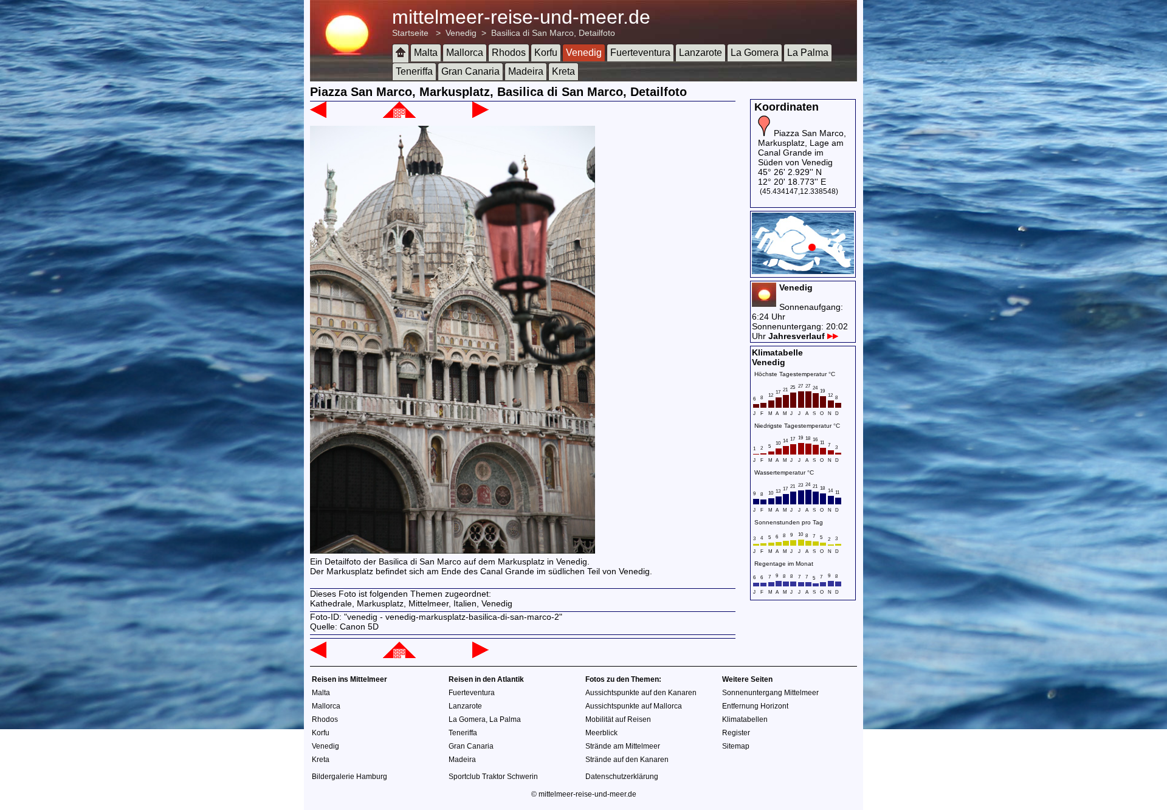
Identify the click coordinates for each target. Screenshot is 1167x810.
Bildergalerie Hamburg (349, 776)
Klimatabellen (745, 719)
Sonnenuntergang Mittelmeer (770, 692)
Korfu (545, 52)
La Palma (807, 52)
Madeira (525, 71)
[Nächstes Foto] (480, 115)
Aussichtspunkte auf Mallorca (633, 706)
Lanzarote (700, 52)
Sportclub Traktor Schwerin (493, 776)
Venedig (461, 33)
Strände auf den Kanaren (627, 759)
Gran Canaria (470, 71)
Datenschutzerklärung (621, 776)
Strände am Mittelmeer (622, 746)
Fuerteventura (640, 52)
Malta (426, 52)
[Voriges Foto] (318, 115)
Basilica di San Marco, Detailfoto (553, 33)
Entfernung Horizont (755, 706)
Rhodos (509, 52)
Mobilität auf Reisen (618, 719)
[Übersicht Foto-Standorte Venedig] (803, 271)
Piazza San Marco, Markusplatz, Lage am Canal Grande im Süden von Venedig (802, 147)
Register (736, 733)
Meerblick (601, 733)
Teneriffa (414, 71)
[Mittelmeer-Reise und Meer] (400, 53)
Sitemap (735, 746)
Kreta (563, 71)
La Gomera (755, 52)
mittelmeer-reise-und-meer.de (521, 17)
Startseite (410, 33)
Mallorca (464, 52)
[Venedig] (399, 115)
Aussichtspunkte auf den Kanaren (641, 692)
